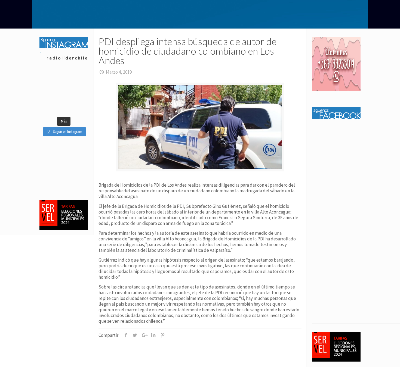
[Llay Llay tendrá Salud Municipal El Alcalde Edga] (51, 78)
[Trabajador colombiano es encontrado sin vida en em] (51, 105)
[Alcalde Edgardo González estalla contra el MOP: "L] (51, 92)
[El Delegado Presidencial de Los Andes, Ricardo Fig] (76, 92)
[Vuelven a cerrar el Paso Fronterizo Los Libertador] (76, 78)
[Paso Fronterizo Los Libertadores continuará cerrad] (76, 105)
